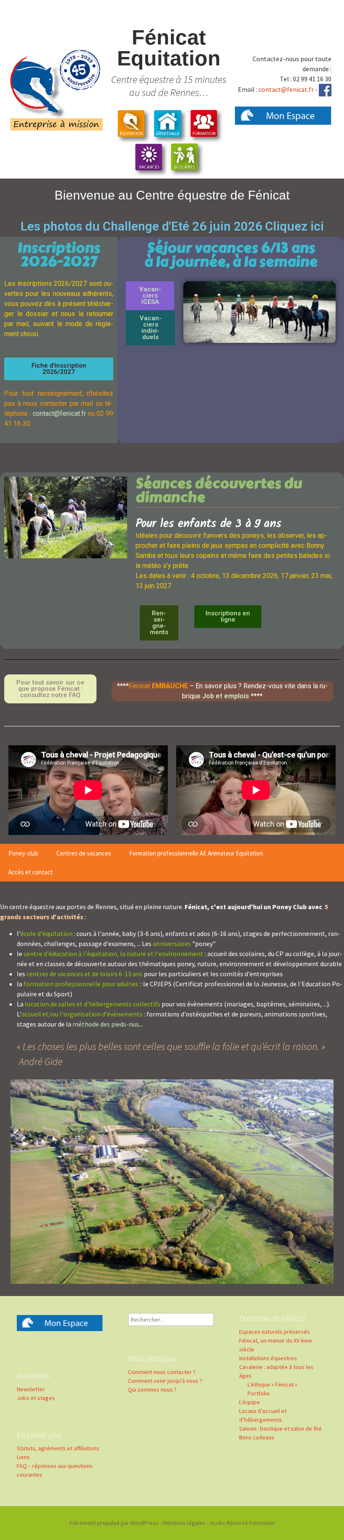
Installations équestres (268, 1358)
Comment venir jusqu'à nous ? (165, 1380)
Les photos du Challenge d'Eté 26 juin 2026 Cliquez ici (172, 226)
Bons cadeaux (256, 1437)
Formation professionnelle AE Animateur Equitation (196, 853)
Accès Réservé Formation (242, 1523)
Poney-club (23, 853)
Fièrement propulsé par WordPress (114, 1523)
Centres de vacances (83, 853)
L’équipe (249, 1402)
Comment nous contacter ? (161, 1372)
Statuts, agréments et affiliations (58, 1448)
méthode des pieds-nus (106, 1024)
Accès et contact (30, 872)
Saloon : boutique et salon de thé (280, 1428)
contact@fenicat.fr (286, 89)
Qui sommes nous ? (152, 1389)
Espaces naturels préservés (274, 1331)
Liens (23, 1457)
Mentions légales (184, 1523)
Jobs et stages (36, 1398)
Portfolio (259, 1393)
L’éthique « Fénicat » (272, 1384)
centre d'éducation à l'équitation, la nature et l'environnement (114, 953)
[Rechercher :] (171, 1319)
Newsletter (31, 1389)
